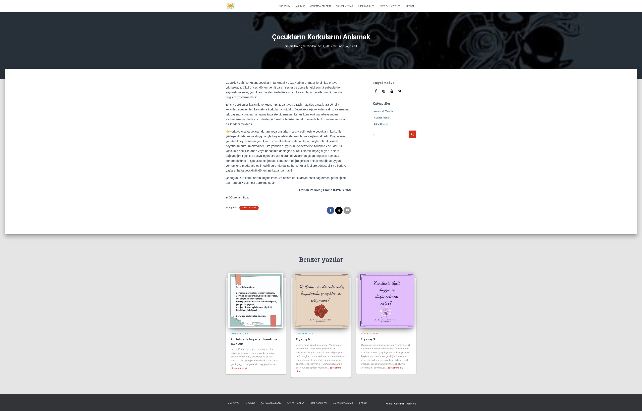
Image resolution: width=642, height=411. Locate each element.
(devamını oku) (239, 368)
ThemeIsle (410, 403)
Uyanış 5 (368, 339)
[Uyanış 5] (386, 300)
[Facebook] (375, 91)
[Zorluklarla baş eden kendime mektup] (255, 300)
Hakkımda (300, 6)
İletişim (410, 6)
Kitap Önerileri (366, 6)
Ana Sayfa (284, 6)
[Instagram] (384, 91)
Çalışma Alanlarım (320, 6)
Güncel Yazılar (344, 6)
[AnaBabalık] (230, 6)
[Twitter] (400, 91)
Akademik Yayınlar (390, 6)
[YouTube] (392, 91)
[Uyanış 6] (321, 300)
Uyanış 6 (303, 339)
